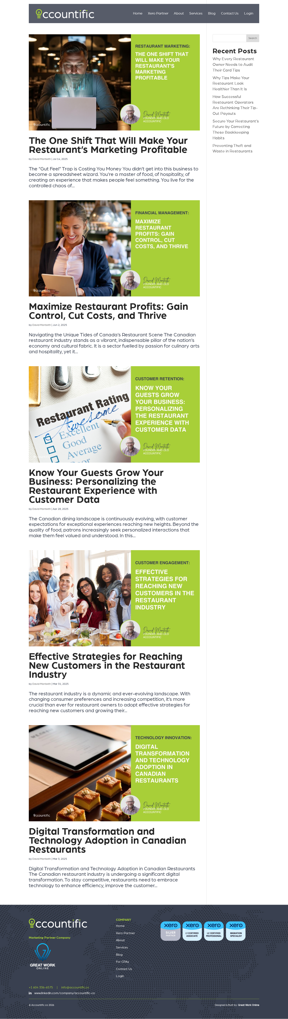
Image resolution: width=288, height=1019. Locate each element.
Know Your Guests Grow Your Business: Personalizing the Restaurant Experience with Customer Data (96, 486)
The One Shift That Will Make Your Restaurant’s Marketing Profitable (108, 145)
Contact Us (230, 13)
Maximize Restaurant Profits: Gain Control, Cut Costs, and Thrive (108, 311)
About (179, 13)
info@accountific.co (75, 987)
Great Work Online (248, 1005)
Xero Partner (158, 13)
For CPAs (122, 961)
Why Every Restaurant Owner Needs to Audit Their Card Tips (233, 64)
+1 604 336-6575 (41, 987)
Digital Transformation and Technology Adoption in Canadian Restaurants (107, 841)
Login (248, 13)
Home (137, 13)
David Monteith (41, 159)
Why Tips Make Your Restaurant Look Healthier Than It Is (231, 83)
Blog (212, 13)
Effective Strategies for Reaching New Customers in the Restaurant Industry (107, 666)
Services (196, 13)
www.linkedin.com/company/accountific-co (64, 993)
